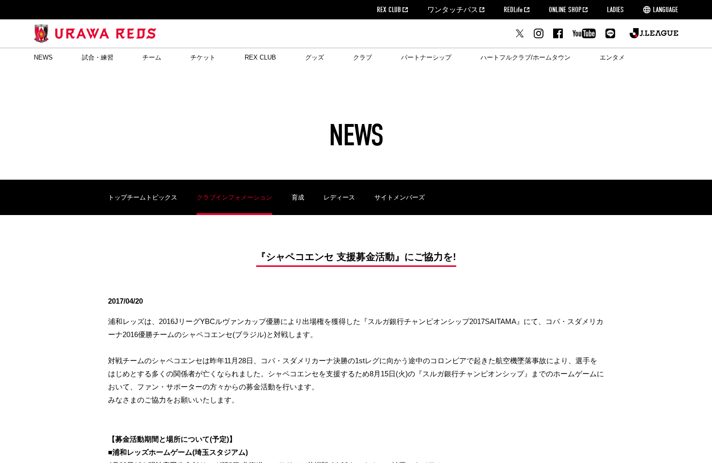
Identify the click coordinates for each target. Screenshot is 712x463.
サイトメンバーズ (399, 197)
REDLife (513, 9)
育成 (298, 197)
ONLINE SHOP (565, 9)
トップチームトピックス (142, 197)
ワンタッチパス (452, 9)
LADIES (615, 9)
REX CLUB (389, 9)
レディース (339, 197)
